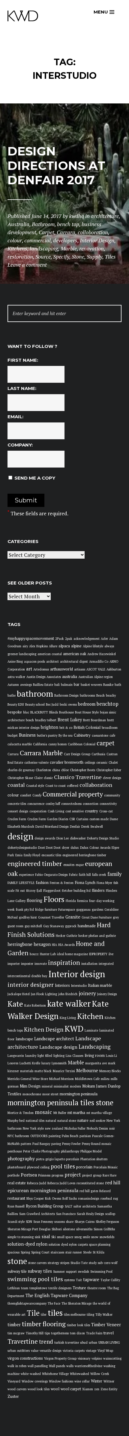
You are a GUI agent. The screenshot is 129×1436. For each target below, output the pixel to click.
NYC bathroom (18, 1136)
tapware (91, 1279)
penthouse (15, 1151)
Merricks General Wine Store (28, 1079)
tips (47, 1333)
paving (56, 1144)
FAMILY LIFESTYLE (21, 883)
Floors (54, 899)
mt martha (76, 1112)
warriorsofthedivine (88, 1366)
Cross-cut (106, 811)
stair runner (73, 1252)
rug (115, 1198)
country (91, 811)
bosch (30, 720)
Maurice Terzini (64, 1071)
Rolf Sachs (69, 1198)
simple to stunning (21, 1237)
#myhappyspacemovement (31, 638)
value (34, 1351)
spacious (14, 1252)
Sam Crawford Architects (37, 1214)
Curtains (82, 819)
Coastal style (35, 786)
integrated (106, 964)
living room (95, 1055)
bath (118, 685)
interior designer (31, 985)
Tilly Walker (103, 1314)
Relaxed (105, 1191)
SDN (29, 1222)
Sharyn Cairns (84, 1222)
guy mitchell (33, 926)
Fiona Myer (104, 883)
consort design (18, 811)
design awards (44, 838)
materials (26, 1071)
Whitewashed (79, 1374)
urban (93, 1342)
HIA (54, 945)
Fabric (73, 875)
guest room (15, 926)
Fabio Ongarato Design (51, 875)
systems (69, 1280)
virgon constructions (25, 1358)
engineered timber (35, 863)
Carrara (13, 754)
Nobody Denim (97, 1128)
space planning (99, 1244)
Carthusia (98, 754)
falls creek (99, 875)
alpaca (64, 646)
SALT (68, 1206)
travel (109, 1333)
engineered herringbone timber (84, 855)
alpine (76, 646)
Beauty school (35, 704)
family (114, 874)
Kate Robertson (35, 1005)
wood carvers (17, 1389)
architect (52, 661)
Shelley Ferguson (107, 1222)
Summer (59, 1271)
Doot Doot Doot (49, 847)
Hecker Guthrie (66, 936)
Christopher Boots (82, 770)
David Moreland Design (52, 826)
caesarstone (100, 735)
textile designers (59, 1288)
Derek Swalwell (92, 826)
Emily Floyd (32, 855)
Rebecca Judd (36, 1183)
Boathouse (66, 712)
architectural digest (74, 661)
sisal (46, 1236)
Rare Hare (109, 1175)
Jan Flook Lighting (44, 994)
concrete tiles (17, 804)
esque (80, 865)
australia (69, 676)
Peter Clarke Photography (41, 1151)
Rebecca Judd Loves (61, 1183)
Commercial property (73, 794)
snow (94, 1237)
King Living (68, 1018)
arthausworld (61, 669)
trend (46, 1341)
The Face (54, 1303)
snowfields (107, 1237)
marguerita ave (96, 1063)
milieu (105, 1079)
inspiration (64, 962)
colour (13, 795)
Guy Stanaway (53, 926)
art (29, 669)
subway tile (17, 1271)
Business (27, 735)
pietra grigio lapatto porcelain (57, 1159)
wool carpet (71, 1389)
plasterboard (17, 1167)
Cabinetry (82, 735)
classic (48, 778)
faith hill (85, 875)
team (24, 1288)
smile (86, 1237)
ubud (84, 1342)
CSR (72, 819)
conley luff (53, 804)
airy (25, 646)
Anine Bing (15, 661)
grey (116, 917)
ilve (111, 954)
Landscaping (95, 1046)
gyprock (70, 926)
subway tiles (40, 1271)
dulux (74, 847)
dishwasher (78, 838)
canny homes (57, 744)
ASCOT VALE (95, 669)
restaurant (16, 1198)
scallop (110, 1214)
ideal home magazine (72, 954)
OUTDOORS (38, 1136)
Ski (53, 1237)
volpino (97, 1358)
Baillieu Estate (43, 685)
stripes (64, 1263)
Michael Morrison (61, 1079)
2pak (68, 639)
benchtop (107, 704)
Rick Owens (53, 1198)
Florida (71, 901)
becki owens (68, 704)
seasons (59, 1222)
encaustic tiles (51, 855)
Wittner (109, 1381)
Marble (76, 1062)
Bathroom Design (66, 695)
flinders (98, 890)
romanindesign (88, 1198)
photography (21, 1158)
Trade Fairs (94, 1333)
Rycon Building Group (45, 1206)
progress (57, 1175)
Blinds (53, 712)
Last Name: (22, 388)
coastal (16, 784)
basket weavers (91, 685)
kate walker (69, 1003)
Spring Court (40, 1252)
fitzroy (30, 890)
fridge (39, 909)
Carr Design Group (77, 754)
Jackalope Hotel (19, 994)
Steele (87, 1252)
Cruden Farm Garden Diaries (47, 819)
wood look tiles (39, 1389)
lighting (58, 1056)
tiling (90, 1314)
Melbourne (87, 1070)
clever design (112, 778)
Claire (38, 778)
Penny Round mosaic (96, 1144)
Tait (79, 1280)
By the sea (65, 735)
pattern (26, 1144)
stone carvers (37, 1263)
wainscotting (112, 1358)
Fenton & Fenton (62, 883)
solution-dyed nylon (27, 1244)
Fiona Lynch (85, 882)
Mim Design (30, 1086)
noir (112, 1128)
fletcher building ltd (76, 890)
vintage (91, 1351)
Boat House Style (87, 712)
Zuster (13, 1396)
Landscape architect (54, 1039)
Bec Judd (52, 704)
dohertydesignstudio (22, 847)
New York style (33, 1128)
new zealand (54, 1128)
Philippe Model (91, 1151)
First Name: (23, 360)
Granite (72, 917)
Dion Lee (62, 838)
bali (57, 685)
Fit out (20, 890)
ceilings (90, 762)
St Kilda (98, 1252)
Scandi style (16, 1222)
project (72, 1174)
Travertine (23, 1341)
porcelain (84, 1167)
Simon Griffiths (104, 1229)
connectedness (71, 804)
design (20, 836)
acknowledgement (87, 639)
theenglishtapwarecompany (27, 1303)
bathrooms (87, 695)
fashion (42, 882)
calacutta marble (20, 744)
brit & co (65, 728)
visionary (84, 1358)
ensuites (68, 865)
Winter (96, 1381)
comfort (25, 795)
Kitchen (90, 1016)
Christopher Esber (108, 770)
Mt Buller (59, 1113)
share (70, 1222)
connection (90, 804)
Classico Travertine (78, 777)
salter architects (85, 1206)
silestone (69, 1229)
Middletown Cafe (87, 1079)
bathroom (35, 693)
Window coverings (35, 1381)
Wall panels (57, 1366)
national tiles (35, 1120)
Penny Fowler (71, 1144)
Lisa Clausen (74, 1056)
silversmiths (84, 1229)
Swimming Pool (101, 1271)
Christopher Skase (20, 778)
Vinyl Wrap (105, 1351)
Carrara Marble (41, 752)
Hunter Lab (48, 954)
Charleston (43, 770)
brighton (49, 727)
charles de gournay (21, 770)
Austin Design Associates (43, 677)
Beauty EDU (16, 704)
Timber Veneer (106, 1324)
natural (51, 1120)
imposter (27, 964)
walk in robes (17, 1366)
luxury (45, 1063)
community (112, 795)
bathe (12, 695)
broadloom (110, 728)
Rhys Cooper (35, 1198)
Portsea (29, 1175)
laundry (30, 1056)
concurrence (35, 804)
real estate (17, 1183)
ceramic (101, 762)
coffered (72, 786)
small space (65, 1237)
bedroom (86, 704)
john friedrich (67, 994)
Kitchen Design (43, 1029)
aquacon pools (34, 661)
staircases (57, 1252)
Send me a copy (34, 478)
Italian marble (100, 985)
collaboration (96, 784)
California (40, 744)
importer (14, 964)
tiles (55, 1312)
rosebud (106, 1198)
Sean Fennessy (43, 1222)
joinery (87, 993)
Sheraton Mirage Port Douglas (29, 1229)
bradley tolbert (45, 720)
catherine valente (36, 762)
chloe (65, 770)
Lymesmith (59, 1063)
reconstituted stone (90, 1183)
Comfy (36, 795)
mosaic (43, 1112)
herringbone (20, 944)
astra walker (16, 677)
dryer (65, 847)
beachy (111, 695)
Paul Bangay (41, 1144)
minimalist (61, 1086)
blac (26, 712)
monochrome (31, 1094)
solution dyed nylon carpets (68, 1244)
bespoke (15, 712)
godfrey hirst (28, 917)
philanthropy (70, 1151)
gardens (97, 909)
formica (82, 901)
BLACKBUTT (39, 712)
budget (13, 735)
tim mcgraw (16, 1333)
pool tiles (63, 1166)
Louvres (13, 1063)
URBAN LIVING (109, 1342)
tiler (43, 1314)
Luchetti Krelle (30, 1063)
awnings (26, 685)
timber (14, 1324)
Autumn (13, 685)
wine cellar (82, 1381)
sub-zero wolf (107, 1263)
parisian (85, 1136)
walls (70, 1366)
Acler (104, 639)
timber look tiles (78, 1325)
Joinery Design (107, 994)
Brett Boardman (94, 720)
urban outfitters (19, 1351)
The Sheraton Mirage (77, 1303)
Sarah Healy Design (90, 1214)
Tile (33, 1313)
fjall (39, 890)
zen (96, 1389)
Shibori (57, 1229)
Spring (25, 1252)
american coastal (50, 654)
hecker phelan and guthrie (97, 936)
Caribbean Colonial (81, 744)
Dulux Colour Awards (95, 847)
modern (75, 1086)
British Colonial (87, 727)
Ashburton (113, 669)
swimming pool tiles (35, 1279)
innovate (40, 964)
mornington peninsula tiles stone (60, 1102)
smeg (78, 1237)
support (71, 1271)
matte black (43, 1071)
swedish (83, 1271)
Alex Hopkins (38, 646)
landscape (24, 1039)
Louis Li (111, 1056)
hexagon (42, 944)
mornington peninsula (79, 1094)
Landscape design (58, 1047)
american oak (74, 653)
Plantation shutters (93, 1159)
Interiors (62, 985)
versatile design (51, 1351)
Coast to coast (55, 786)
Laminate (91, 1030)
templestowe (38, 1288)
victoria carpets (74, 1351)
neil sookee (97, 1120)
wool (55, 1389)
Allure (53, 646)
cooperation (37, 811)
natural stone (66, 1120)
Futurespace (66, 909)
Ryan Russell (16, 1206)
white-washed (31, 1374)
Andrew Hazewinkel (101, 654)
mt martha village (99, 1113)
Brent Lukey (70, 720)
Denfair (75, 826)
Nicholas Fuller (75, 1128)
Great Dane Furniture (97, 917)
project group (91, 1175)
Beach (100, 695)
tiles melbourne (75, 1314)
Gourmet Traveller (51, 917)
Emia (18, 855)
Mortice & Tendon (21, 1113)
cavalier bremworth (66, 762)
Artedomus (41, 669)
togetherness (60, 1333)
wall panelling (38, 1366)
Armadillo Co (98, 661)
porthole (14, 1175)
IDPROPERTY (98, 954)
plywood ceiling (38, 1167)
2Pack (59, 639)
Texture (79, 1287)
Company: (20, 445)
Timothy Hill (35, 1333)
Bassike (108, 685)
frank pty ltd (25, 909)
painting (55, 1136)
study (93, 1263)
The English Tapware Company (56, 1295)
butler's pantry (47, 735)
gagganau (83, 909)
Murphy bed (16, 1120)
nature (82, 1120)
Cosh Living (56, 811)
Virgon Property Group (60, 1358)
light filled (45, 1056)
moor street (50, 1094)
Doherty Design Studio (103, 838)
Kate (15, 1004)
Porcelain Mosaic (106, 1167)
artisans (79, 669)
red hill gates (89, 1191)
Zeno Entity (108, 1389)
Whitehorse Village (55, 1374)
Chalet (113, 762)
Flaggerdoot (52, 890)
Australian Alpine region (95, 677)
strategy (53, 1263)
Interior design (76, 974)
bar (77, 684)
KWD (73, 1028)
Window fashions (61, 1381)
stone (17, 1261)
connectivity (108, 804)
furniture (51, 909)
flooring (34, 900)
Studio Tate (79, 1263)
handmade (87, 925)
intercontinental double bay (27, 976)
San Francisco (66, 1214)
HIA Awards (66, 945)
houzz (34, 954)
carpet (106, 743)
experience (26, 875)
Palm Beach (70, 1136)
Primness (44, 1175)
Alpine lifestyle (93, 646)
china (56, 770)
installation (89, 964)
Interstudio (79, 985)
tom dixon (77, 1333)
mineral (47, 1086)
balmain (67, 685)
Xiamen (87, 1389)
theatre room (96, 1288)
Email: (15, 416)
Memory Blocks (110, 1071)
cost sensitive (74, 811)
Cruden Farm (17, 819)
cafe (112, 735)
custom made (99, 819)
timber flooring (44, 1323)
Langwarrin (16, 1056)
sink (37, 1237)
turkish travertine (66, 1342)
